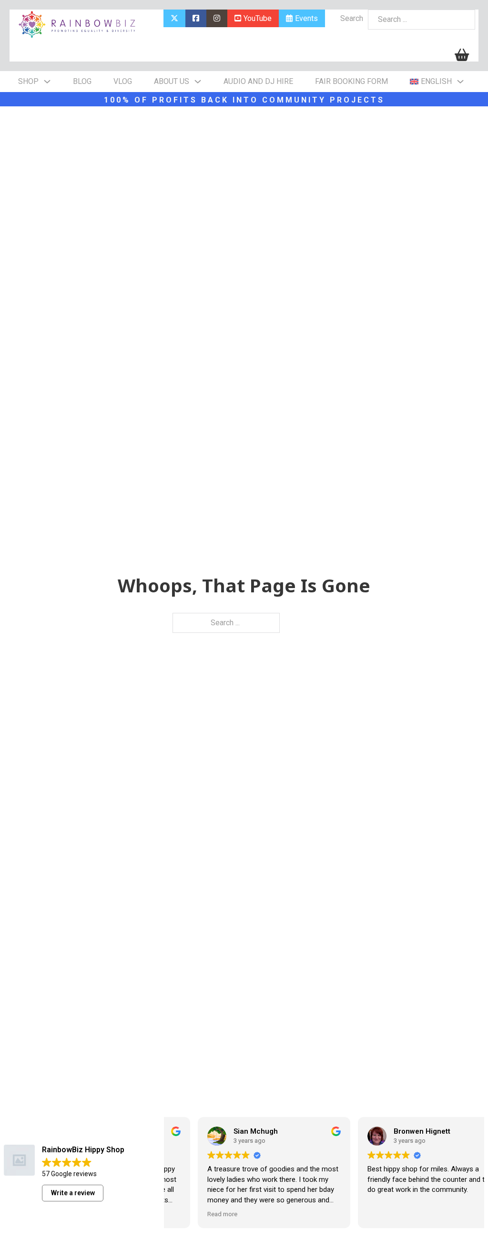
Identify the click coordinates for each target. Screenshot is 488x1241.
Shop (28, 81)
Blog (82, 81)
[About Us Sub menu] (198, 81)
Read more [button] (192, 1214)
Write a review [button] (73, 1193)
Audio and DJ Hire (258, 81)
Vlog (122, 81)
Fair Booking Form (351, 81)
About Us (171, 81)
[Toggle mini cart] (462, 55)
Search (351, 18)
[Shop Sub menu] (47, 81)
